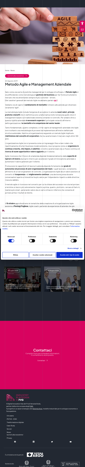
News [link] (13, 70)
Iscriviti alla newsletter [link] (16, 76)
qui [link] (55, 100)
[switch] (32, 240)
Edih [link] (31, 406)
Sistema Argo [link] (37, 409)
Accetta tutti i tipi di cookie (69, 255)
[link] (82, 23)
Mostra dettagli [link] (73, 248)
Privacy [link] (9, 438)
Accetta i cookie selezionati (42, 255)
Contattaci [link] (41, 360)
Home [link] (7, 70)
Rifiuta (15, 255)
